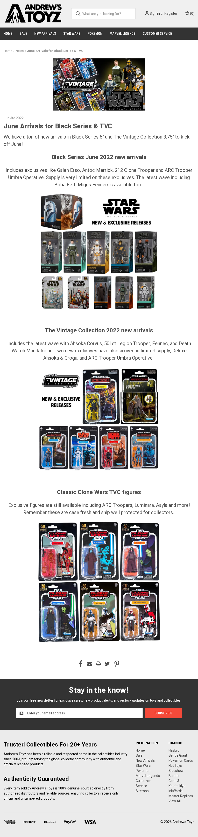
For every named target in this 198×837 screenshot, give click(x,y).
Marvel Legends (122, 33)
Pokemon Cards (181, 760)
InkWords (176, 791)
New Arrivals (45, 33)
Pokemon (95, 33)
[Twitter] (107, 663)
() (191, 13)
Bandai (174, 776)
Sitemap (142, 791)
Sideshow (176, 771)
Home (8, 33)
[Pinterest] (116, 663)
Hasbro (174, 750)
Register (170, 13)
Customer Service (157, 33)
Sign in (155, 13)
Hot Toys (175, 765)
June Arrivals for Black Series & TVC (58, 126)
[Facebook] (80, 663)
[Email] (89, 663)
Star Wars (71, 33)
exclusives (123, 177)
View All (175, 801)
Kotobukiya (177, 786)
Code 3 (174, 781)
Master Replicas (181, 796)
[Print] (98, 663)
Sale (23, 33)
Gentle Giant (178, 755)
